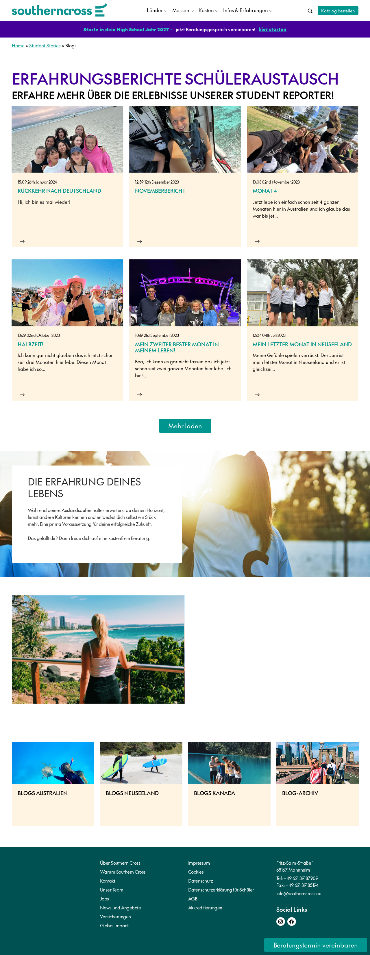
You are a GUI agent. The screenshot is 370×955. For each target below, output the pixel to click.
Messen (180, 10)
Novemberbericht (160, 190)
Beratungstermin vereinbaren (315, 945)
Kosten (206, 10)
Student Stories (45, 45)
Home (18, 45)
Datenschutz (200, 880)
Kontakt (107, 880)
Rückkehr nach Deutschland (59, 190)
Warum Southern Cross (123, 871)
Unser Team (111, 889)
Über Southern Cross (120, 862)
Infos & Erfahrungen (245, 10)
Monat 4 (265, 190)
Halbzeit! (30, 344)
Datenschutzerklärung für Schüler (221, 889)
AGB (192, 898)
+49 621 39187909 (301, 878)
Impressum (199, 862)
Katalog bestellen (338, 11)
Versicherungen (115, 916)
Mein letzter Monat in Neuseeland (302, 344)
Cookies (196, 871)
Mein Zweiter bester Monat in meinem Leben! (177, 347)
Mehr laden (185, 425)
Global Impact (114, 925)
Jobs (104, 898)
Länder (155, 10)
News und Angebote (120, 907)
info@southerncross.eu (298, 893)
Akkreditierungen (205, 907)
